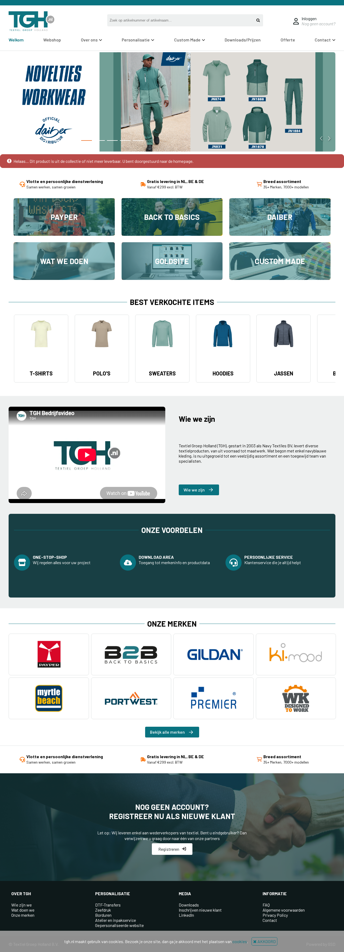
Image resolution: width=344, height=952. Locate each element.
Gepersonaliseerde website (119, 925)
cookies (239, 941)
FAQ (266, 904)
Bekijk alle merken (167, 732)
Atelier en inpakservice (115, 920)
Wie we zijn (194, 489)
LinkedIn (186, 915)
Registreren (168, 849)
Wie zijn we (21, 904)
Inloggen (309, 18)
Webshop (52, 39)
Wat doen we (22, 909)
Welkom (16, 39)
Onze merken (22, 915)
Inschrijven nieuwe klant (200, 909)
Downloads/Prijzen (243, 39)
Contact (270, 920)
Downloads (189, 904)
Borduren (103, 915)
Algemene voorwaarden (284, 909)
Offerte (288, 39)
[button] (47, 140)
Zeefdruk (103, 909)
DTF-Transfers (108, 904)
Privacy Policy (275, 915)
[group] (172, 102)
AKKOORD (266, 941)
